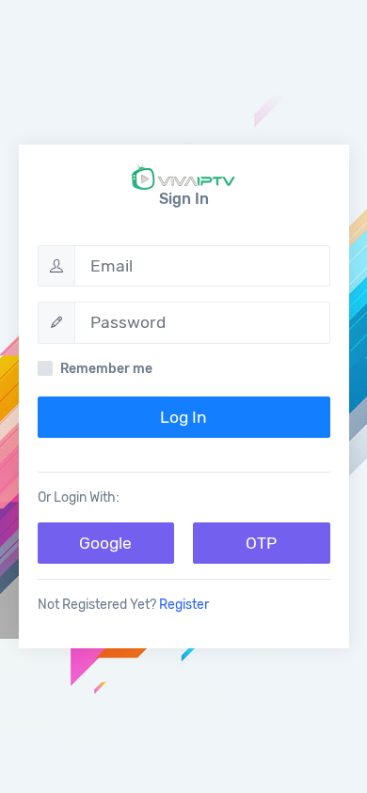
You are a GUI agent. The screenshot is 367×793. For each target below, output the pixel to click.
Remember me (106, 369)
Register (184, 605)
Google (105, 543)
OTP (261, 543)
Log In (183, 417)
